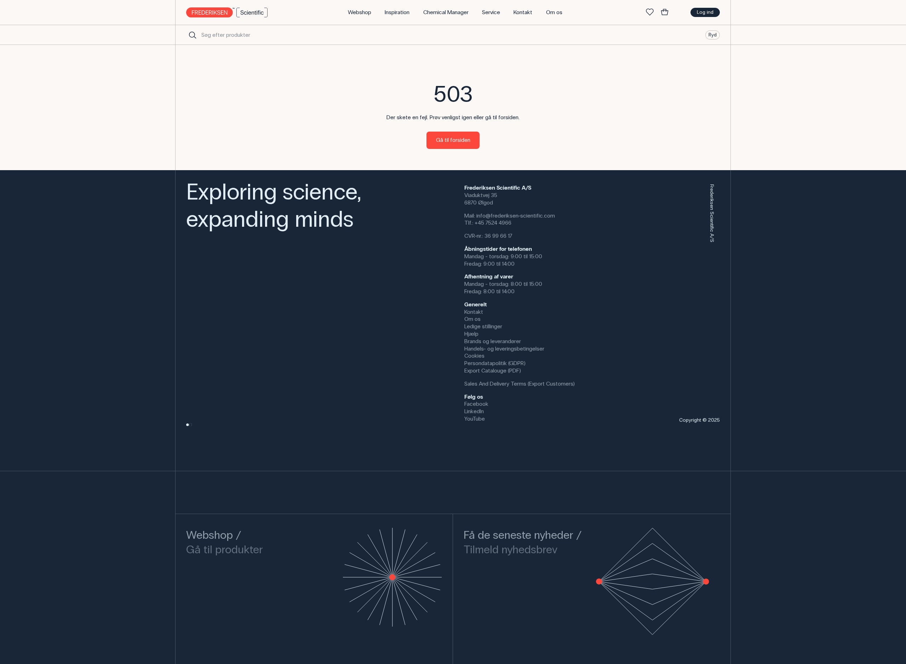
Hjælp (471, 333)
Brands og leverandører (492, 341)
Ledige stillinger (483, 326)
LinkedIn (474, 411)
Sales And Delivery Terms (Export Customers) (519, 383)
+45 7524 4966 (493, 222)
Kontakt (473, 311)
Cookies (474, 355)
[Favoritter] (649, 12)
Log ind (705, 12)
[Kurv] (664, 12)
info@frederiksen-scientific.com (515, 215)
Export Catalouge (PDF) (492, 370)
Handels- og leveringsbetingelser (504, 348)
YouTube (474, 418)
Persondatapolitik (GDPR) (495, 363)
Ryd (713, 34)
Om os (472, 319)
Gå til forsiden (453, 140)
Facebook (476, 403)
